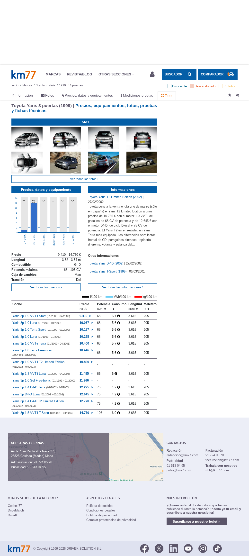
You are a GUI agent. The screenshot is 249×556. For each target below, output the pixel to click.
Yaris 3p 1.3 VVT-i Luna (41, 373)
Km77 (23, 74)
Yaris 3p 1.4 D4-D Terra (41, 387)
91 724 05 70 (43, 462)
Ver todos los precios (45, 287)
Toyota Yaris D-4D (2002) (106, 263)
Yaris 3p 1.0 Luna (36, 323)
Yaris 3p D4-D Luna (38, 394)
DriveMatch (16, 510)
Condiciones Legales (101, 510)
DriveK (12, 515)
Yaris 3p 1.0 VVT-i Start (41, 316)
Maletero (150, 306)
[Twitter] (159, 548)
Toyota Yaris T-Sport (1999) (107, 271)
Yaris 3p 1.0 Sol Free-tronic (43, 380)
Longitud (135, 306)
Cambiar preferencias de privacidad (111, 520)
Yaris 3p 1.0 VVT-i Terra (41, 343)
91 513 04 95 (36, 467)
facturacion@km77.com (222, 460)
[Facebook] (144, 548)
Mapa (49, 456)
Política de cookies (99, 506)
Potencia (103, 306)
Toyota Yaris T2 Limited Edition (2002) (115, 197)
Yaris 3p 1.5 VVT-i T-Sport (42, 413)
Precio (84, 306)
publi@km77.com (179, 470)
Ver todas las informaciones (122, 287)
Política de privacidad (101, 515)
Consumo (119, 304)
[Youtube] (188, 548)
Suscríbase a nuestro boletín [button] (197, 521)
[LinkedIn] (173, 548)
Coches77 (15, 506)
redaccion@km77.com (182, 455)
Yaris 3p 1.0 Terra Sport (41, 329)
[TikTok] (217, 548)
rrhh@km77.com (217, 470)
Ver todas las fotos (84, 179)
